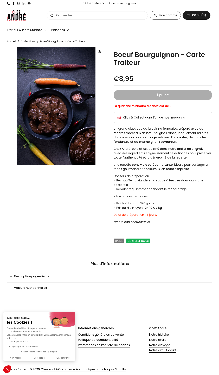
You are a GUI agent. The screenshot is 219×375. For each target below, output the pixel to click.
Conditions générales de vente (101, 335)
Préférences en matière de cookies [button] (104, 345)
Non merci (15, 357)
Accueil (11, 41)
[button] (196, 15)
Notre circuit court (162, 350)
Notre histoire (159, 335)
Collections (28, 41)
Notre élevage (159, 345)
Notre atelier (158, 340)
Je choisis (39, 357)
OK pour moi (63, 357)
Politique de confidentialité (98, 340)
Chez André (49, 369)
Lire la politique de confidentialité (22, 346)
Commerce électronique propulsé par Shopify (92, 369)
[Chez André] (16, 15)
